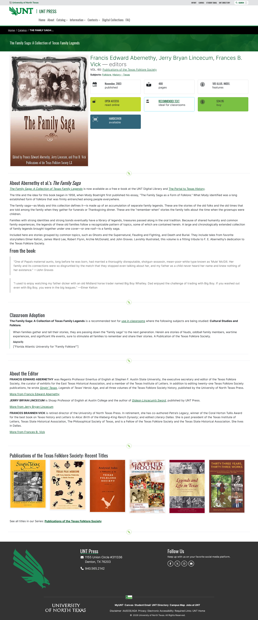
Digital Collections (112, 19)
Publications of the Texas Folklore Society (130, 69)
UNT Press (47, 11)
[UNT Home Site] (31, 568)
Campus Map (177, 605)
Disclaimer (115, 610)
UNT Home (198, 610)
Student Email (211, 2)
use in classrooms (133, 321)
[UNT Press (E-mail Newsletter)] (191, 563)
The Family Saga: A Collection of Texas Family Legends (46, 188)
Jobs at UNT (193, 605)
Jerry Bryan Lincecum (186, 57)
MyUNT (193, 2)
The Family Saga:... (42, 30)
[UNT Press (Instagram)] (184, 563)
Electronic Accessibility (161, 610)
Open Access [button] (112, 101)
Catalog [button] (61, 19)
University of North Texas (25, 2)
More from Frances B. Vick (27, 432)
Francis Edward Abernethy (123, 57)
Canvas (201, 2)
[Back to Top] (129, 173)
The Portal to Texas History (187, 188)
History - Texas (121, 74)
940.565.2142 (95, 568)
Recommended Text (169, 101)
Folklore (106, 74)
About (50, 19)
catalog (22, 30)
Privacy (142, 610)
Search (242, 2)
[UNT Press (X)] (177, 563)
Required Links (183, 610)
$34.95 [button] (220, 101)
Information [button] (77, 19)
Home (42, 19)
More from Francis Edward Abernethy (35, 394)
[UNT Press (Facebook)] (170, 563)
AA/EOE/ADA (130, 610)
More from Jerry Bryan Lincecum (31, 406)
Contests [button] (93, 19)
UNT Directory (224, 2)
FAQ (128, 19)
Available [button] (115, 122)
